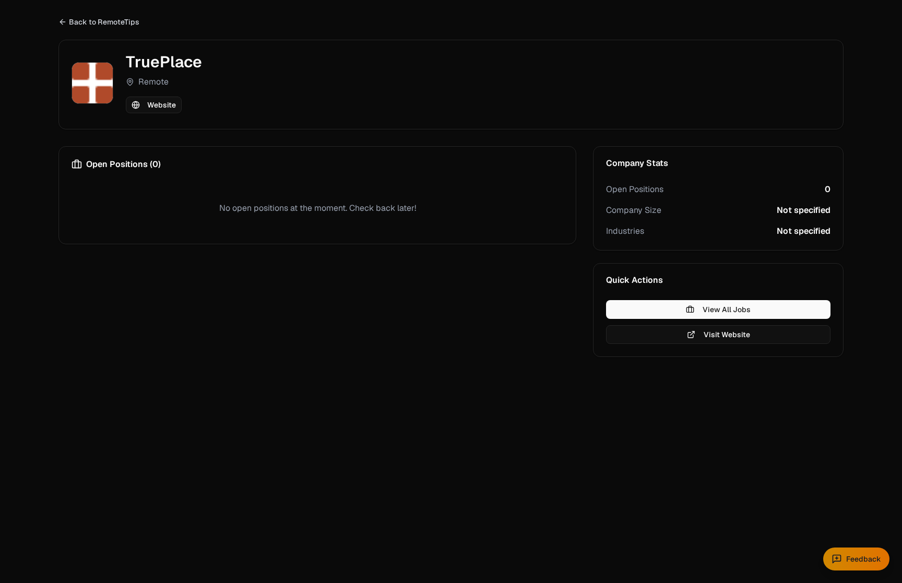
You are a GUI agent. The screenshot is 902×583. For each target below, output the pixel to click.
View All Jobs (727, 309)
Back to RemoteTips (104, 22)
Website (161, 105)
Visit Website (727, 334)
